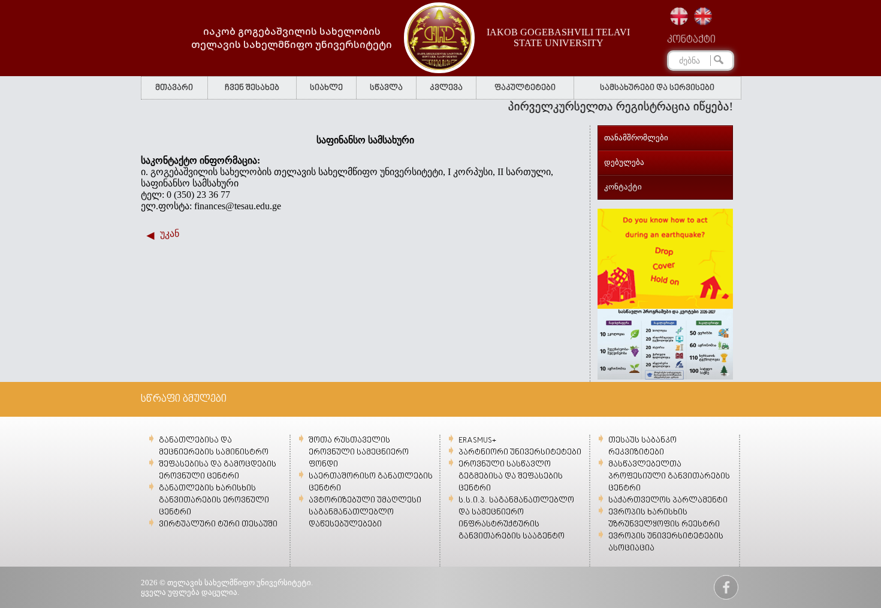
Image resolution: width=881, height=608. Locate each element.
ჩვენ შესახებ (252, 88)
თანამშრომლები (636, 137)
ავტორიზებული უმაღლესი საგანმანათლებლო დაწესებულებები (365, 512)
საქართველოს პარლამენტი (668, 500)
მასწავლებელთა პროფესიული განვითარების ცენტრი (669, 476)
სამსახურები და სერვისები (657, 88)
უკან (169, 233)
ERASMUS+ (477, 440)
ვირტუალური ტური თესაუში (218, 524)
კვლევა (446, 88)
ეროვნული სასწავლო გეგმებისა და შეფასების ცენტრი (510, 476)
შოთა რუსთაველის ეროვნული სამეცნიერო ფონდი (359, 452)
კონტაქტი (691, 40)
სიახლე (326, 88)
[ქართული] (679, 16)
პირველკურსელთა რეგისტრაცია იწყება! (609, 106)
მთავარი (174, 88)
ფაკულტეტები (525, 88)
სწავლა (386, 88)
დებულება (624, 162)
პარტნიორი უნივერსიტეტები (519, 452)
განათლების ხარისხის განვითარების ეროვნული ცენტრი (214, 500)
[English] (703, 16)
